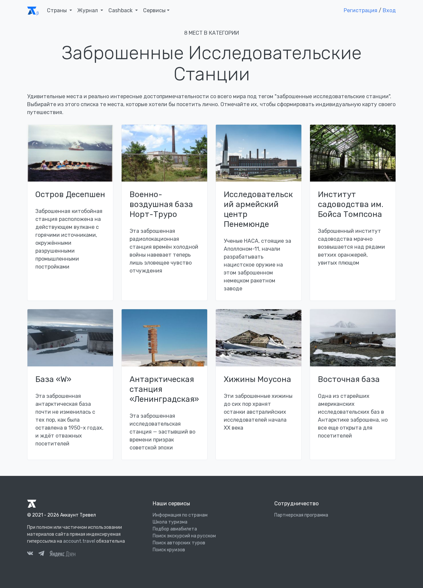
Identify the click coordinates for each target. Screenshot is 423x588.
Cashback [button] (121, 10)
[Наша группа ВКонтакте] (30, 554)
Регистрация (360, 10)
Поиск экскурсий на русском (184, 536)
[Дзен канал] (62, 553)
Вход (389, 10)
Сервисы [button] (154, 10)
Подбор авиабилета (175, 529)
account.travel (79, 541)
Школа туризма (170, 522)
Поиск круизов (169, 550)
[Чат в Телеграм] (41, 554)
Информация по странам (180, 515)
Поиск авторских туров (179, 543)
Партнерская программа (301, 515)
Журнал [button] (88, 10)
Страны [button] (57, 10)
